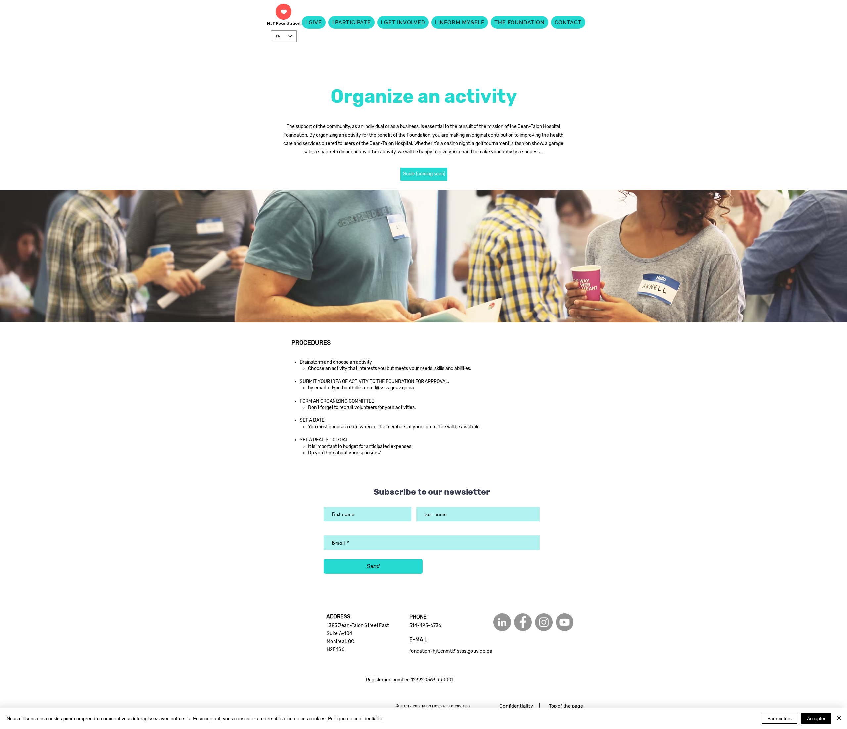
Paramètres (779, 718)
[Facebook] (523, 622)
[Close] (839, 718)
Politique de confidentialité (355, 718)
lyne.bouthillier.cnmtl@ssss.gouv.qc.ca (373, 388)
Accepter (816, 718)
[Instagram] (544, 622)
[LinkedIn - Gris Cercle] (502, 622)
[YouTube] (564, 622)
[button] (423, 174)
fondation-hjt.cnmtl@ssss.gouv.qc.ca (450, 651)
